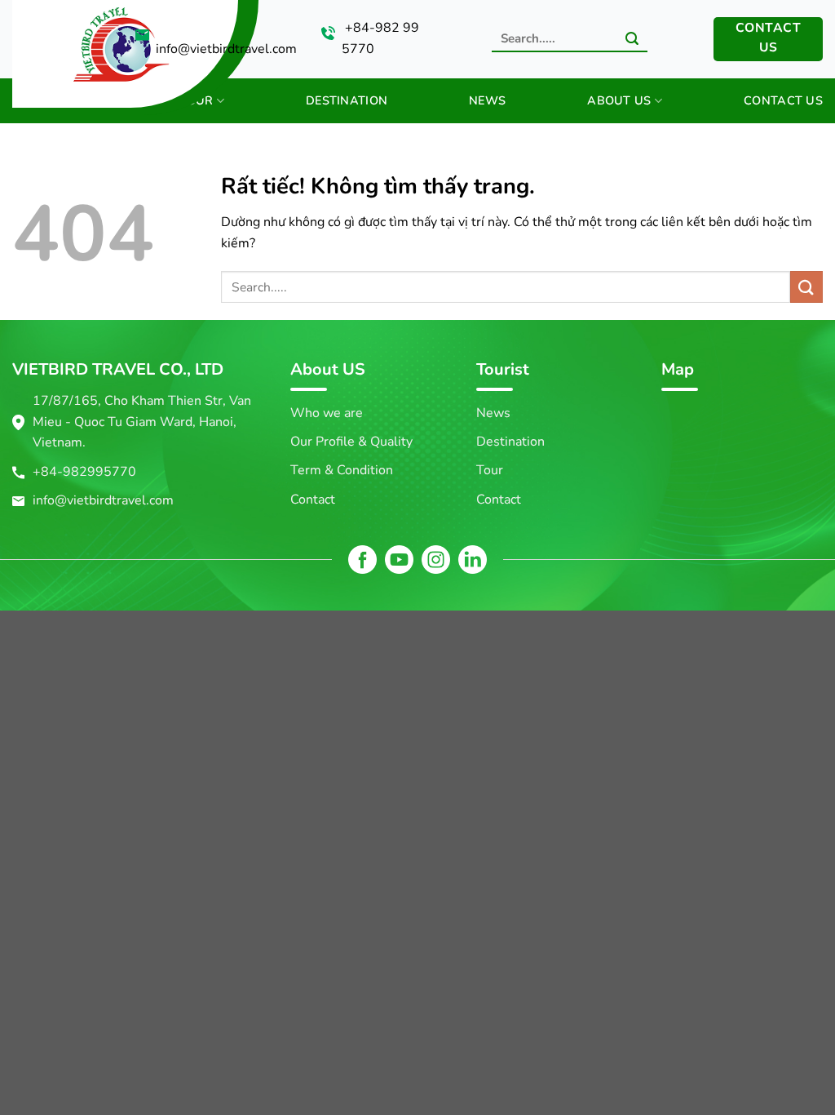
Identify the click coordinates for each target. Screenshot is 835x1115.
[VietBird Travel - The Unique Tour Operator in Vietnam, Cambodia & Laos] (61, 40)
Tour (196, 100)
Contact (312, 500)
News (487, 100)
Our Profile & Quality (351, 442)
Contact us (783, 100)
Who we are (326, 413)
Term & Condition (341, 470)
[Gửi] (632, 40)
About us (619, 100)
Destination (346, 100)
